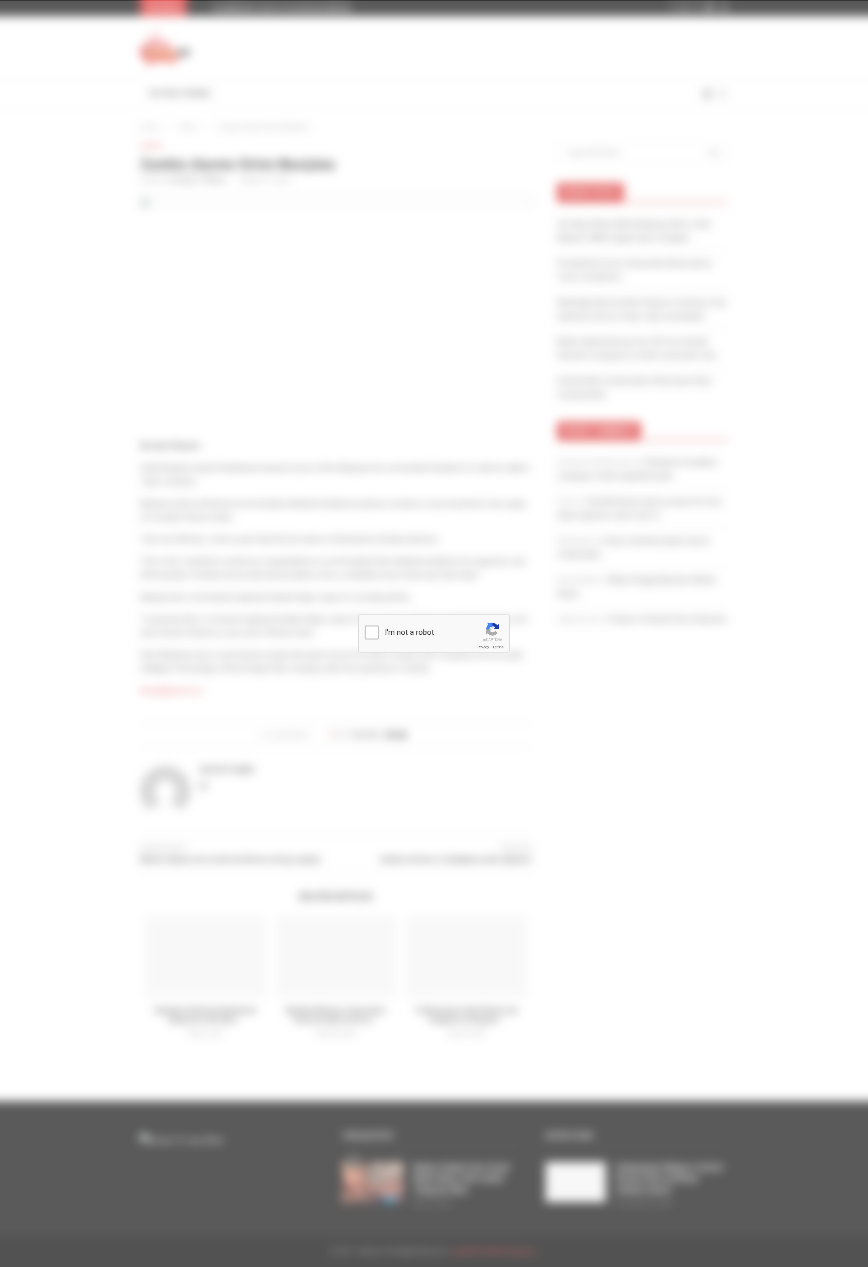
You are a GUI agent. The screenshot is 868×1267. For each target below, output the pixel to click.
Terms (497, 647)
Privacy (483, 647)
